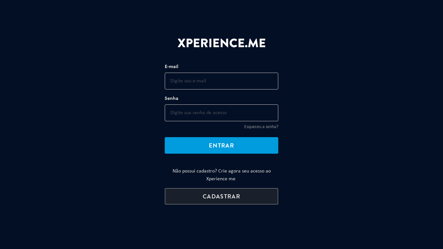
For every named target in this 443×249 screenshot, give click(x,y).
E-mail (171, 66)
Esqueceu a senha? (261, 126)
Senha (171, 98)
